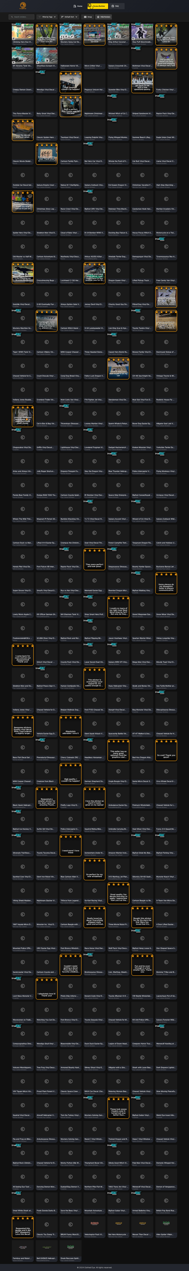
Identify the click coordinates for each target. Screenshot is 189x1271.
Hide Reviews (103, 17)
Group (88, 17)
